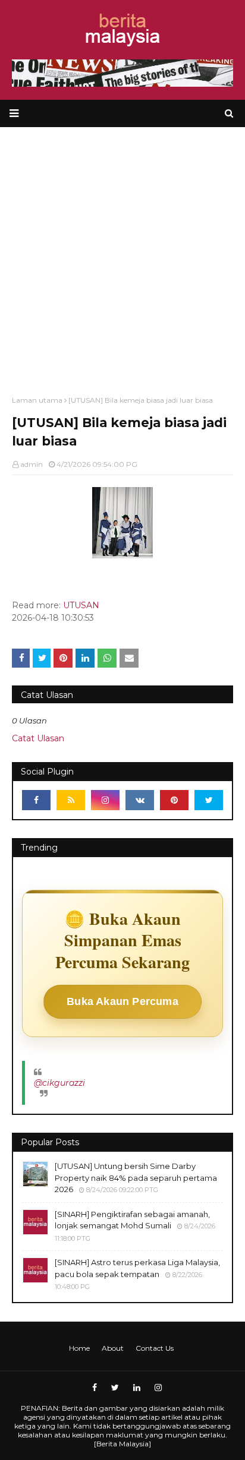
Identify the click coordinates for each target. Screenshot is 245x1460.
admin (31, 464)
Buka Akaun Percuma (122, 1001)
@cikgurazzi (59, 1082)
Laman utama (37, 400)
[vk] (139, 800)
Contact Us (155, 1348)
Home (79, 1348)
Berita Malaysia (122, 1443)
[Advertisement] (122, 255)
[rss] (70, 800)
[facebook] (36, 800)
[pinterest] (174, 800)
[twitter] (208, 800)
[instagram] (105, 800)
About (113, 1348)
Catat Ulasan (38, 738)
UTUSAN (81, 605)
